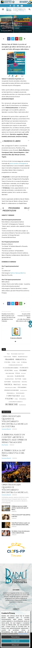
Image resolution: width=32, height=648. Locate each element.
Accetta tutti (15, 641)
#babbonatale (22, 357)
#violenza (22, 399)
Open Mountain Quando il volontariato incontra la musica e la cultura (15, 421)
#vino (16, 399)
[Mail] (17, 5)
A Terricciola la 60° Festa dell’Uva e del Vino (13, 453)
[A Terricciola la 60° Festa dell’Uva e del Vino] (6, 517)
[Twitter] (12, 38)
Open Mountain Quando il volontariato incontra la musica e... (15, 488)
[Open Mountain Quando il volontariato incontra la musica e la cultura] (16, 472)
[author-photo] (16, 335)
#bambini (9, 359)
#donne (23, 370)
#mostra (24, 382)
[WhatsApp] (20, 38)
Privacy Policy (23, 633)
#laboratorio (9, 379)
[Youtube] (21, 5)
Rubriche (7, 13)
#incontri (10, 376)
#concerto (24, 368)
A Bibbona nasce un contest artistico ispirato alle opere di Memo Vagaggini (14, 438)
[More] (24, 38)
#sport (23, 396)
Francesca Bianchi (7, 30)
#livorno (7, 382)
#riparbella (11, 393)
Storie (21, 19)
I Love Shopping (5, 21)
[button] (3, 9)
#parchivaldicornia (10, 387)
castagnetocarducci (16, 402)
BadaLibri (13, 13)
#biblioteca (20, 359)
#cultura (9, 370)
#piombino (21, 387)
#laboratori (19, 376)
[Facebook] (10, 5)
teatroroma (22, 405)
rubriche (11, 404)
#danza (16, 370)
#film (17, 373)
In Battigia (11, 21)
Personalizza (15, 637)
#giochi (23, 373)
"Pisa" (8, 354)
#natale (17, 384)
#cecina (7, 362)
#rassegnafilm (23, 390)
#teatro (9, 399)
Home (2, 13)
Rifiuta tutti (15, 645)
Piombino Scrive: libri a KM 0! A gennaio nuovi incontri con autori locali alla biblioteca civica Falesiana (8, 317)
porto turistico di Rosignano (18, 163)
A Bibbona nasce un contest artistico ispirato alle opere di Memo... (20, 508)
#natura (24, 384)
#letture (18, 379)
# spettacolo (13, 396)
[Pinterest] (16, 38)
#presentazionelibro (11, 390)
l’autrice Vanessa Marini (17, 273)
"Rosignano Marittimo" (17, 354)
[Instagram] (14, 5)
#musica (8, 384)
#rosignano (20, 393)
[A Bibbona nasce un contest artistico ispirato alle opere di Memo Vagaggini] (6, 508)
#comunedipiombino (10, 368)
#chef (18, 362)
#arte (14, 356)
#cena (13, 362)
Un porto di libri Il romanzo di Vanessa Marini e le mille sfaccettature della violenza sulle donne (23, 317)
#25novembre (7, 356)
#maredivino (16, 382)
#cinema (24, 362)
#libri (24, 379)
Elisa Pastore (5, 445)
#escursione (10, 373)
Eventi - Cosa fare (15, 19)
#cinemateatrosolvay (16, 365)
